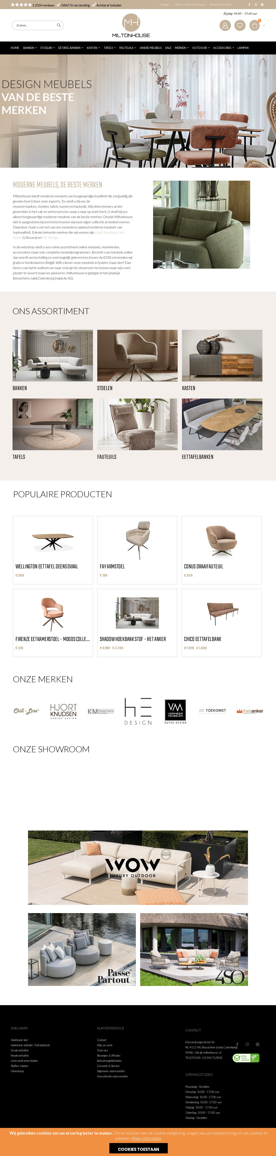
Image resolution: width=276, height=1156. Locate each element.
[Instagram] (256, 4)
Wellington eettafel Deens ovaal (47, 566)
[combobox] (37, 25)
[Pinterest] (262, 4)
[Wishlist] (240, 25)
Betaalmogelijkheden (109, 1060)
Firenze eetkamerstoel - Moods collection (53, 639)
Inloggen (164, 4)
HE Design (50, 237)
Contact (102, 1040)
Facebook (237, 1044)
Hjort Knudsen (106, 232)
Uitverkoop (17, 1071)
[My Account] (225, 25)
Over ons (102, 1050)
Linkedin (257, 1044)
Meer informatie (146, 1138)
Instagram (247, 1044)
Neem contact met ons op (189, 4)
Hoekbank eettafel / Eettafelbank (30, 1045)
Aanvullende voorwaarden (112, 1076)
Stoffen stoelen (19, 1066)
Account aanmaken (221, 4)
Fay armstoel (112, 566)
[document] (138, 1141)
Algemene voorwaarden (111, 1071)
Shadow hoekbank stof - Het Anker (133, 639)
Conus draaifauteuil (203, 566)
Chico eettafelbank (202, 639)
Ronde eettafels (20, 1055)
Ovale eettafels (20, 1050)
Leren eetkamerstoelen (24, 1060)
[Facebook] (249, 4)
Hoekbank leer (19, 1040)
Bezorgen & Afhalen (108, 1055)
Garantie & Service (108, 1066)
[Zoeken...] (59, 25)
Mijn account (104, 1045)
